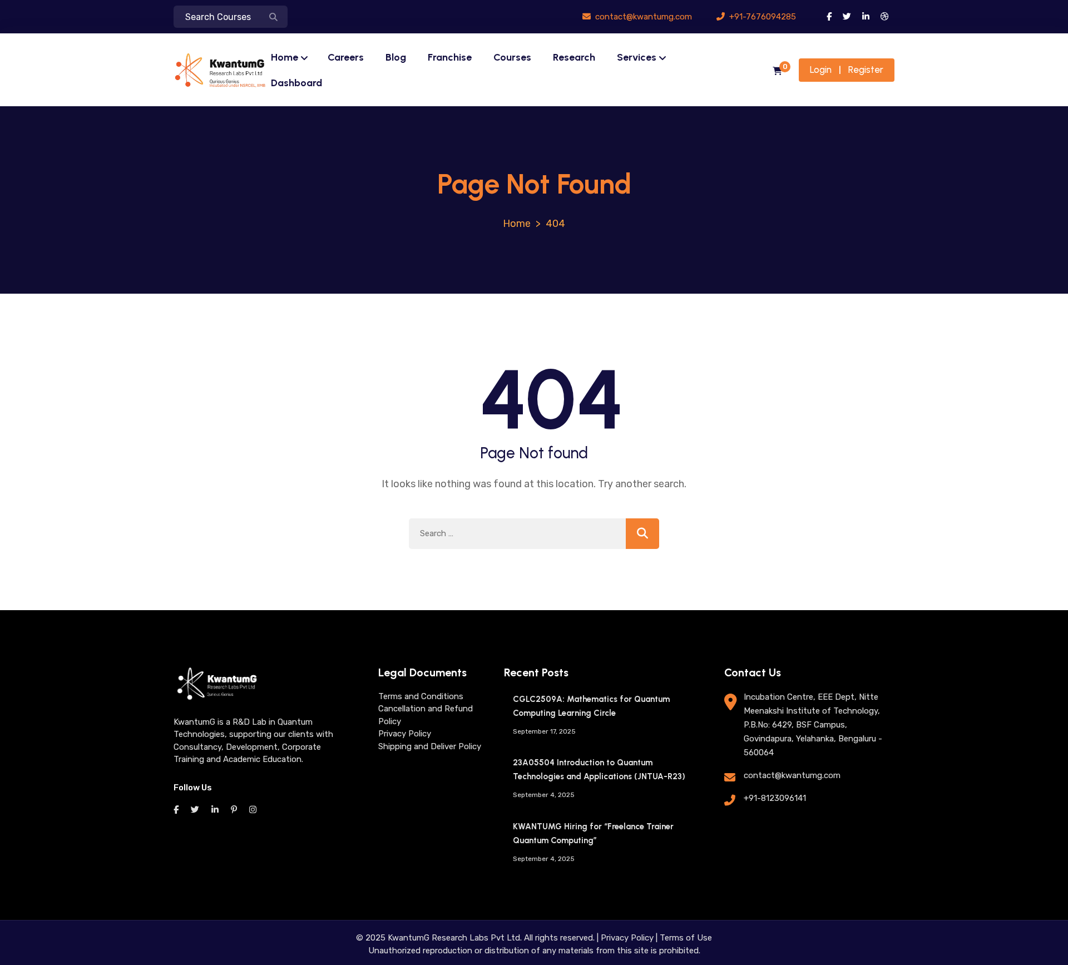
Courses (512, 57)
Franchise (450, 57)
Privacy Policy (404, 734)
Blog (395, 57)
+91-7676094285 (761, 17)
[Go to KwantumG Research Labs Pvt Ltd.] (517, 223)
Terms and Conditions (420, 696)
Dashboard (296, 83)
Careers (346, 57)
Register (865, 69)
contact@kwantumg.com (642, 17)
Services (636, 57)
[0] (777, 71)
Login (821, 69)
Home (284, 57)
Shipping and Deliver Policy (429, 746)
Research (574, 57)
